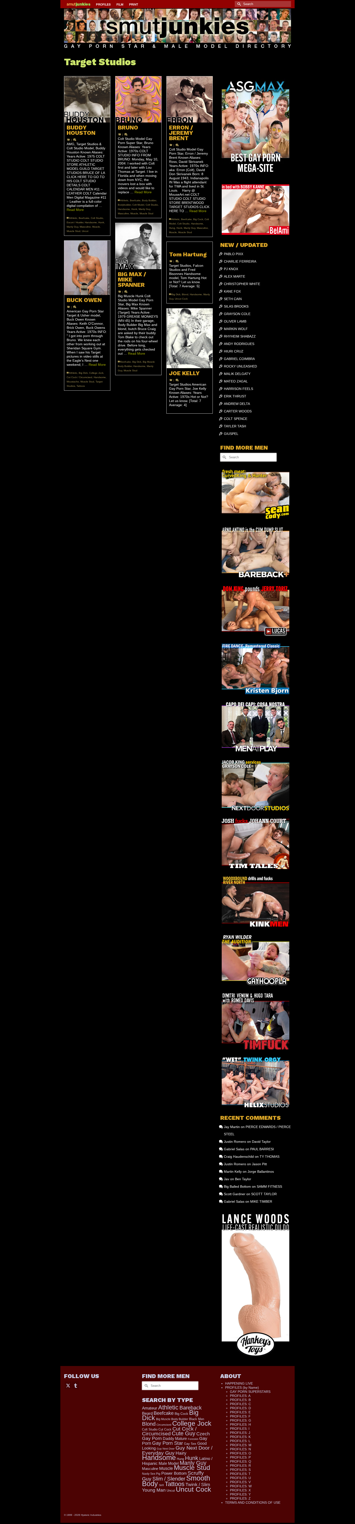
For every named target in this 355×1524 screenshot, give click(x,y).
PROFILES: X (240, 1490)
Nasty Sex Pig (151, 1473)
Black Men (196, 1419)
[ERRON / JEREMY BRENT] (190, 99)
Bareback (190, 1408)
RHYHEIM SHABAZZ (240, 336)
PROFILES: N (240, 1449)
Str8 (161, 1485)
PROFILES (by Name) (242, 1387)
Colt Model (138, 204)
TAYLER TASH (235, 426)
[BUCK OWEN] (87, 268)
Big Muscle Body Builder (172, 1419)
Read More (75, 210)
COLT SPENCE (235, 419)
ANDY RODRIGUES (239, 344)
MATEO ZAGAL (236, 381)
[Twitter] (68, 1385)
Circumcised (163, 1424)
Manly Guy (72, 226)
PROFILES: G (240, 1420)
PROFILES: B (240, 1400)
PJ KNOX (231, 269)
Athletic (73, 218)
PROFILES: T (240, 1474)
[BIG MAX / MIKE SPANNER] (138, 246)
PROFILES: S (240, 1470)
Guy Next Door (166, 1448)
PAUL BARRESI (262, 1149)
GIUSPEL (231, 434)
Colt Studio (97, 218)
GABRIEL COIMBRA (239, 359)
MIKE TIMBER (261, 1201)
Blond (185, 294)
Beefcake (84, 218)
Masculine (85, 226)
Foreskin (193, 1439)
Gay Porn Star (167, 1443)
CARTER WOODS (238, 411)
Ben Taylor (243, 1179)
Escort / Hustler (75, 222)
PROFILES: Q (240, 1461)
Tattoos (81, 386)
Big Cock (198, 219)
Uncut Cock (181, 298)
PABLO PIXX (233, 254)
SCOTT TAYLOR (264, 1194)
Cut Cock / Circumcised (79, 377)
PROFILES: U (240, 1478)
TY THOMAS (269, 1156)
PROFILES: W (241, 1486)
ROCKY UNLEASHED (240, 366)
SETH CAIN (233, 299)
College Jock (96, 373)
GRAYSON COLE (237, 314)
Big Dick (136, 361)
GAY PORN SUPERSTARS (250, 1392)
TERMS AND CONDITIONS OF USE (252, 1502)
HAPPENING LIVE (239, 1383)
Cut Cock (164, 1429)
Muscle (96, 226)
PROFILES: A (240, 1396)
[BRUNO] (138, 99)
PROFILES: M (240, 1445)
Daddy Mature (175, 1438)
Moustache (73, 381)
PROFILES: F (240, 1416)
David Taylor (261, 1141)
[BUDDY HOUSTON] (87, 99)
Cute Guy (183, 1434)
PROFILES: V (240, 1482)
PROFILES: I (239, 1429)
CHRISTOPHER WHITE (242, 284)
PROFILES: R (240, 1465)
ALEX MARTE (234, 276)
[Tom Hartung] (190, 245)
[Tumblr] (75, 1385)
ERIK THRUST (235, 396)
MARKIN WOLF (236, 329)
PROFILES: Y (240, 1494)
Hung (172, 228)
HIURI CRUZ (233, 351)
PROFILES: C (240, 1404)
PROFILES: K (240, 1437)
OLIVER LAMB (235, 321)
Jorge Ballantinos (261, 1171)
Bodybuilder (124, 204)
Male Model (169, 1463)
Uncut (85, 231)
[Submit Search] (238, 4)
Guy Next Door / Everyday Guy (177, 1450)
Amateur (149, 1408)
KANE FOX (232, 291)
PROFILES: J (240, 1433)
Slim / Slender (168, 1479)
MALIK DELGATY (237, 374)
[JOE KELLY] (190, 338)
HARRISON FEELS (238, 389)
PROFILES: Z (240, 1498)
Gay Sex (190, 1443)
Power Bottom (174, 1473)
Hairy (181, 1453)
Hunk (101, 222)
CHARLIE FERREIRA (240, 261)
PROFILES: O (240, 1453)
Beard (147, 1413)
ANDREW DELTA (237, 404)
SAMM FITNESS (269, 1186)
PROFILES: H (240, 1424)
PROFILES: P (240, 1457)
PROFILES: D (240, 1408)
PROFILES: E (240, 1412)
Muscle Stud (73, 231)
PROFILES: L (240, 1441)
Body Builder (149, 200)
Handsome (91, 222)
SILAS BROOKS (236, 306)
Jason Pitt (259, 1164)
